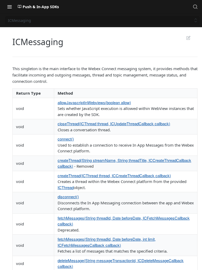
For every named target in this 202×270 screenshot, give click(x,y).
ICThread (66, 187)
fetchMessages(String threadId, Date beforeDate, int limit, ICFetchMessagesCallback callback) (107, 242)
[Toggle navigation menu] (9, 6)
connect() (66, 139)
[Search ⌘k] (195, 6)
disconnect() (68, 196)
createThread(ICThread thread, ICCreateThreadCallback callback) (114, 175)
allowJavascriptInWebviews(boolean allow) (94, 102)
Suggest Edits (185, 38)
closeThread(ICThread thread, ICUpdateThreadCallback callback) (114, 123)
